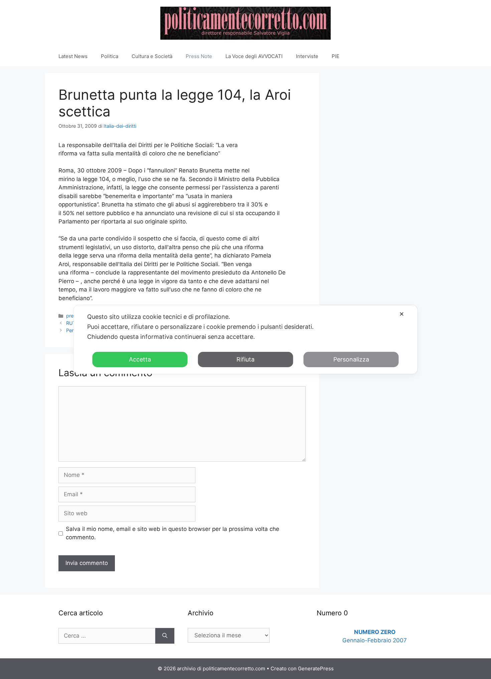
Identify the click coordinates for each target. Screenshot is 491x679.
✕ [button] (401, 313)
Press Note (199, 56)
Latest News (73, 56)
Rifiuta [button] (245, 359)
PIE (335, 56)
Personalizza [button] (351, 359)
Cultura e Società (152, 56)
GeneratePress (316, 668)
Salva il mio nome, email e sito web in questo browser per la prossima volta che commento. (172, 533)
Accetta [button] (140, 359)
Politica (109, 56)
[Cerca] (164, 636)
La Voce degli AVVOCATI (254, 56)
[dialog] (246, 339)
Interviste (307, 56)
